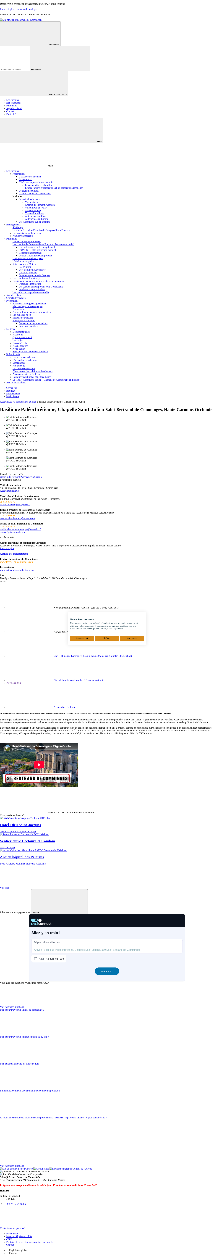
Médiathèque (19, 362)
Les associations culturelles (38, 185)
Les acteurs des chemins (24, 357)
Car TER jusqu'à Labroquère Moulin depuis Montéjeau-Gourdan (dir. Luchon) (93, 656)
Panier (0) (11, 114)
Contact (10, 111)
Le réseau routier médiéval (32, 289)
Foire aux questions (28, 326)
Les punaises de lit (22, 315)
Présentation (19, 173)
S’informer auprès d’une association (36, 182)
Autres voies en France (36, 216)
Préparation (12, 300)
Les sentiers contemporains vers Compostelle (41, 286)
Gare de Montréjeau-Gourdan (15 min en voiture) (78, 680)
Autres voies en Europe (36, 219)
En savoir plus (7, 548)
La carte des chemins (29, 199)
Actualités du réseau (16, 382)
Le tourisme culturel (29, 190)
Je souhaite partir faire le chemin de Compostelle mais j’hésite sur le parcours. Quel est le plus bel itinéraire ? (53, 1117)
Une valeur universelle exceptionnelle (37, 247)
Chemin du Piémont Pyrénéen (40, 204)
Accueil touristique (9, 490)
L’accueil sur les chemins (25, 360)
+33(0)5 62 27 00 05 (15, 1204)
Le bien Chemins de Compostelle (35, 255)
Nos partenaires (20, 346)
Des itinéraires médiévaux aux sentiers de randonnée (38, 281)
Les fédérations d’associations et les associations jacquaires (54, 188)
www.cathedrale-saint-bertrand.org (17, 570)
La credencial (25, 179)
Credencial (11, 388)
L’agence (10, 329)
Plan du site (12, 1233)
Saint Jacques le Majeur (24, 264)
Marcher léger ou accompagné (27, 306)
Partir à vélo (18, 309)
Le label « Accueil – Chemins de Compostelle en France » (41, 230)
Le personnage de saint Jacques (34, 275)
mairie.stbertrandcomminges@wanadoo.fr (20, 529)
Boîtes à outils (13, 354)
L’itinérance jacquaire (23, 261)
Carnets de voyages (16, 298)
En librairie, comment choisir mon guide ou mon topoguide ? (30, 1090)
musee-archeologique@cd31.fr (15, 504)
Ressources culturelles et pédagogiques (32, 377)
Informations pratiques (24, 320)
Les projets (18, 340)
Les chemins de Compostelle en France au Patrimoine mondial (43, 244)
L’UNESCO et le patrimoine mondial (37, 250)
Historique (18, 334)
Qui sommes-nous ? (22, 337)
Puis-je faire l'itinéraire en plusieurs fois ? (20, 1063)
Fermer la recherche (58, 94)
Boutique (10, 390)
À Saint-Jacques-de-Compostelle (35, 193)
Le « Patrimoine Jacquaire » (32, 269)
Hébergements (13, 102)
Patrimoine (11, 105)
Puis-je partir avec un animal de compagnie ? (22, 1009)
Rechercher (54, 44)
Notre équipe (19, 348)
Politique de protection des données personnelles (30, 1242)
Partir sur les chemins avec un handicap (32, 312)
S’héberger (18, 227)
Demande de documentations (33, 323)
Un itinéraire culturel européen (28, 258)
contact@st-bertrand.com (12, 532)
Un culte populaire (28, 272)
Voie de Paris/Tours (34, 213)
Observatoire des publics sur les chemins (32, 371)
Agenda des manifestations (14, 553)
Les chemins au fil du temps (26, 278)
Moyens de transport (23, 317)
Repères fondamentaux (30, 252)
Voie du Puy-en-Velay (36, 207)
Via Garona (36, 477)
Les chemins (12, 100)
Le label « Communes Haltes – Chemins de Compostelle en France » (47, 379)
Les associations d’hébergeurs (27, 233)
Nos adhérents (20, 343)
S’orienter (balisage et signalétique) (30, 303)
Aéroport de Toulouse (64, 707)
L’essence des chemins (30, 176)
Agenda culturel (14, 108)
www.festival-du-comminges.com (16, 562)
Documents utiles (21, 331)
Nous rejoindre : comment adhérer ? (30, 351)
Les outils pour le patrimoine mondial (31, 292)
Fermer (35, 912)
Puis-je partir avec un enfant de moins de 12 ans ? (24, 1036)
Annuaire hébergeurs (23, 236)
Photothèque (19, 365)
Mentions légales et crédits (19, 1236)
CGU (9, 1239)
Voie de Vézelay (33, 210)
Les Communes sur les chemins (34, 221)
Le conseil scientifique (24, 368)
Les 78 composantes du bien (27, 241)
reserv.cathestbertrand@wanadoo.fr (17, 518)
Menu (99, 141)
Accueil (4, 401)
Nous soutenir (13, 393)
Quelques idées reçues (30, 283)
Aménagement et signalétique (27, 374)
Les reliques (25, 267)
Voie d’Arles (31, 202)
